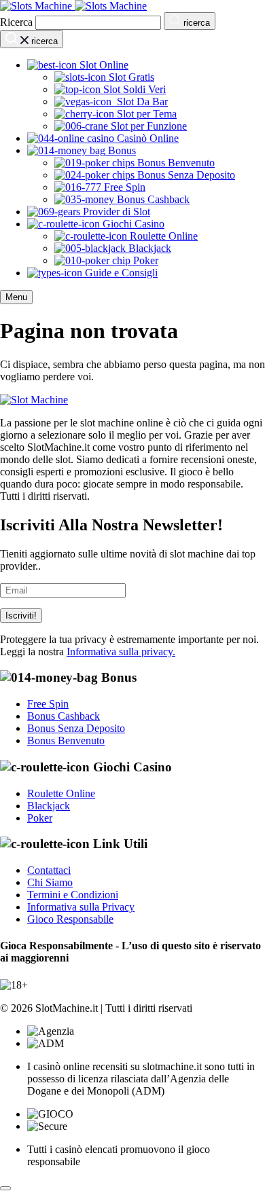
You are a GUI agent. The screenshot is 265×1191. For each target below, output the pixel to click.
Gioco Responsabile (70, 919)
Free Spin (48, 704)
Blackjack (48, 805)
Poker (39, 818)
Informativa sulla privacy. (121, 651)
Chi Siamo (50, 882)
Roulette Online (61, 793)
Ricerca (16, 22)
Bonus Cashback (63, 716)
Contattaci (49, 870)
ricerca (195, 23)
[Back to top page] (5, 1188)
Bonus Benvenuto (66, 740)
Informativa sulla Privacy (81, 907)
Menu (16, 297)
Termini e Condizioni (72, 894)
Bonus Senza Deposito (76, 728)
